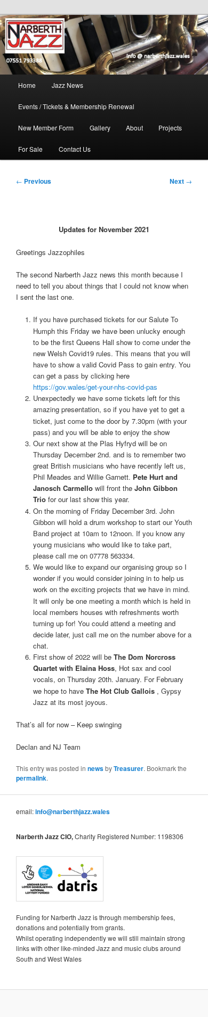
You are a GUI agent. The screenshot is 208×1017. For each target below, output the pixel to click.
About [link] (134, 127)
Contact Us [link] (75, 148)
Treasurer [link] (128, 768)
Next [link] (181, 181)
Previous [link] (33, 181)
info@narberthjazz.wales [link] (72, 811)
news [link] (95, 768)
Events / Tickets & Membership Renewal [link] (76, 106)
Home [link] (27, 84)
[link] (104, 45)
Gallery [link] (100, 127)
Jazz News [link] (67, 84)
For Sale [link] (30, 148)
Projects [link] (170, 127)
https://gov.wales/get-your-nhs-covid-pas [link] (95, 387)
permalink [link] (31, 778)
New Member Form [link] (46, 127)
